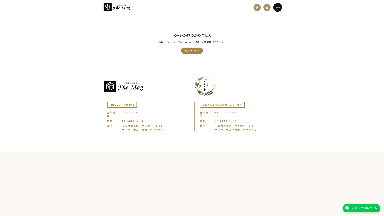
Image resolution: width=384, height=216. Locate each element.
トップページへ (192, 50)
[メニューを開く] (277, 7)
